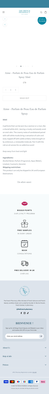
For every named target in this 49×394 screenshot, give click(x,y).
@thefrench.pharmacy (24, 309)
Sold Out (24, 98)
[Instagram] (25, 313)
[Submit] (41, 336)
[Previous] (16, 66)
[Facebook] (21, 313)
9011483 (34, 372)
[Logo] (24, 12)
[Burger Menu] (3, 12)
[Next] (32, 66)
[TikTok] (28, 313)
